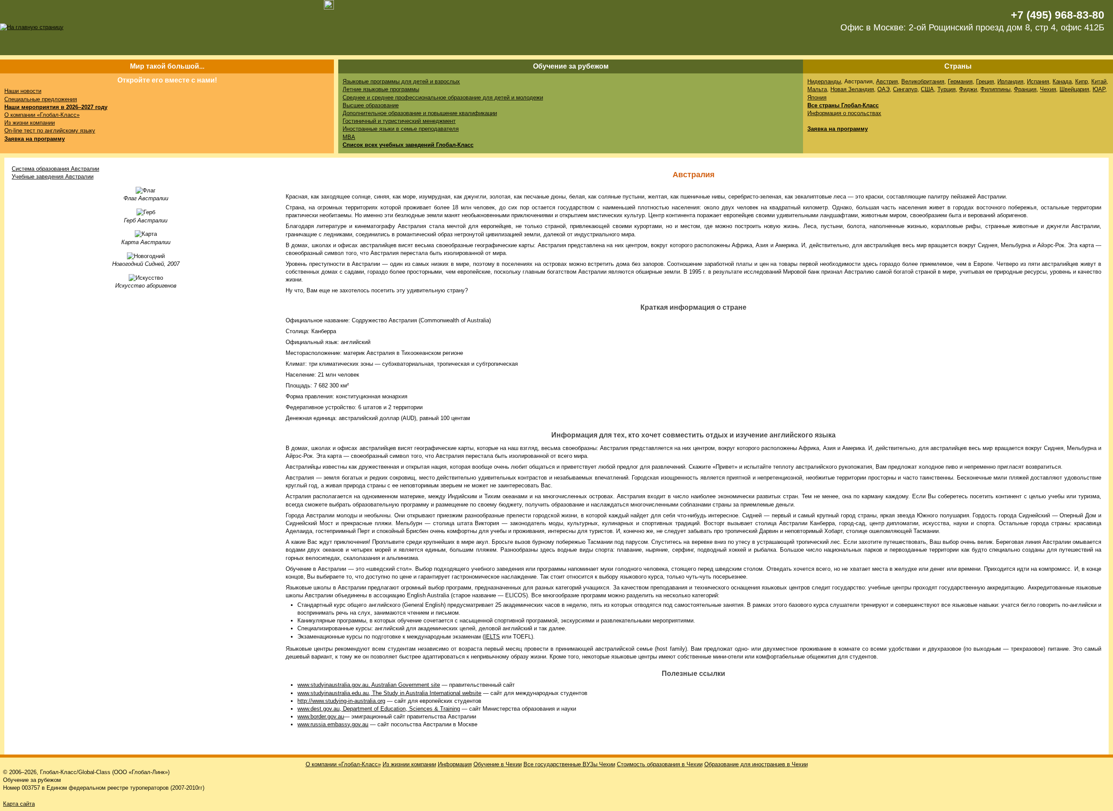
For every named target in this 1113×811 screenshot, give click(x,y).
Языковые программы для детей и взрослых (401, 81)
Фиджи (968, 89)
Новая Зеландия (852, 89)
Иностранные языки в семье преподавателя (401, 129)
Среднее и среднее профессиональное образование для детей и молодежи (443, 97)
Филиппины (995, 89)
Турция (946, 89)
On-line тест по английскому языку (49, 130)
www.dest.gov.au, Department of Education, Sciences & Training (378, 708)
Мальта (817, 89)
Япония (816, 97)
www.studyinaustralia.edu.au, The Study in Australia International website (389, 693)
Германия (960, 81)
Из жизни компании (29, 122)
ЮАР (1099, 89)
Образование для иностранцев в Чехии (756, 764)
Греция (985, 81)
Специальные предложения (40, 99)
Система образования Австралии (55, 169)
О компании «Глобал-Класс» (42, 115)
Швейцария (1074, 89)
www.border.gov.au (320, 716)
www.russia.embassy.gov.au (332, 724)
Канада (1062, 81)
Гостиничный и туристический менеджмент (399, 121)
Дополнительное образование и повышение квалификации (420, 113)
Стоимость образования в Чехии (660, 764)
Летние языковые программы (381, 89)
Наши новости (22, 91)
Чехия (1048, 89)
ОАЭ (883, 89)
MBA (349, 137)
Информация (455, 764)
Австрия (887, 81)
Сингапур (905, 89)
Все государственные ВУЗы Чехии (569, 764)
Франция (1025, 89)
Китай (1098, 81)
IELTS (492, 636)
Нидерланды (824, 81)
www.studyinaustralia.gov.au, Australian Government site (368, 685)
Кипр (1081, 81)
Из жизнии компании (409, 764)
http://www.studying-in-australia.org (341, 701)
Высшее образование (371, 105)
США (927, 89)
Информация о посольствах (844, 113)
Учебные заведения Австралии (52, 176)
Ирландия (1010, 81)
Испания (1038, 81)
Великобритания (922, 81)
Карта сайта (19, 804)
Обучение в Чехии (497, 764)
